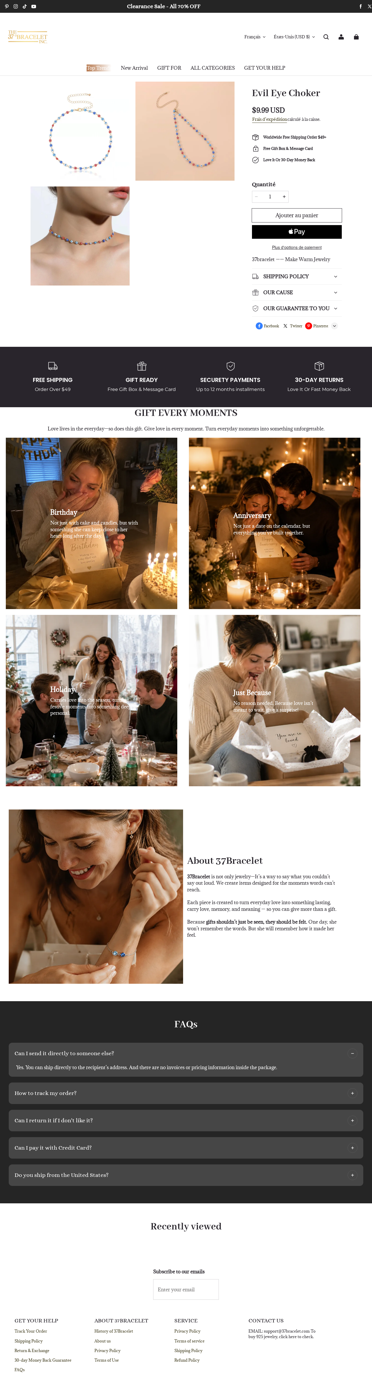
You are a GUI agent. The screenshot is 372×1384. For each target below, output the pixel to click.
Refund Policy (187, 1360)
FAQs (20, 1369)
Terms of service (189, 1341)
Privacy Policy (107, 1350)
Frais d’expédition (269, 119)
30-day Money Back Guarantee (43, 1360)
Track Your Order (31, 1331)
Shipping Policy (29, 1341)
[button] (326, 37)
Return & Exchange (32, 1350)
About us (102, 1341)
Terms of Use (106, 1360)
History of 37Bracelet (113, 1331)
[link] (169, 68)
